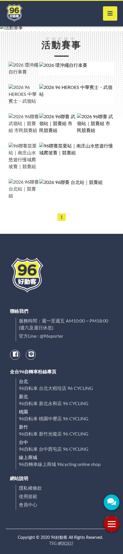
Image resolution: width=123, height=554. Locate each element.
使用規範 (28, 496)
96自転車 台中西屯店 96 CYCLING (53, 449)
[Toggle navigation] (110, 13)
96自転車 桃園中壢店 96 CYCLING (53, 419)
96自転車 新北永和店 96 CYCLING (53, 403)
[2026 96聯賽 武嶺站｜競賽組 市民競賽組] (58, 123)
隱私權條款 (30, 488)
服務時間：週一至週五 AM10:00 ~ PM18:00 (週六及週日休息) (63, 324)
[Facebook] (15, 354)
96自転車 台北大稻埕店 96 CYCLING (56, 388)
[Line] (31, 354)
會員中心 (28, 505)
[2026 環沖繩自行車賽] (76, 68)
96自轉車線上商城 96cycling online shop (60, 464)
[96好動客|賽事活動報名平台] (14, 14)
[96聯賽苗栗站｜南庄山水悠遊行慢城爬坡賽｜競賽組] (76, 156)
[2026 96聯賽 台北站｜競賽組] (76, 189)
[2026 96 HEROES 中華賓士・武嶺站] (76, 94)
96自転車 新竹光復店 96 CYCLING (53, 434)
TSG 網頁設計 (61, 544)
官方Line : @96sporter (41, 336)
